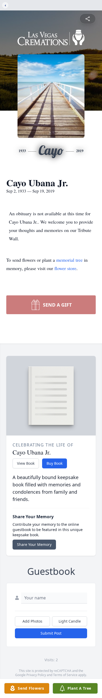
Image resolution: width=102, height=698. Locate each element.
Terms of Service (65, 675)
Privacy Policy (36, 675)
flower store (65, 268)
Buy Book (55, 463)
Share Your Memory (34, 544)
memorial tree (69, 260)
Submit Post (51, 633)
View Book (26, 463)
